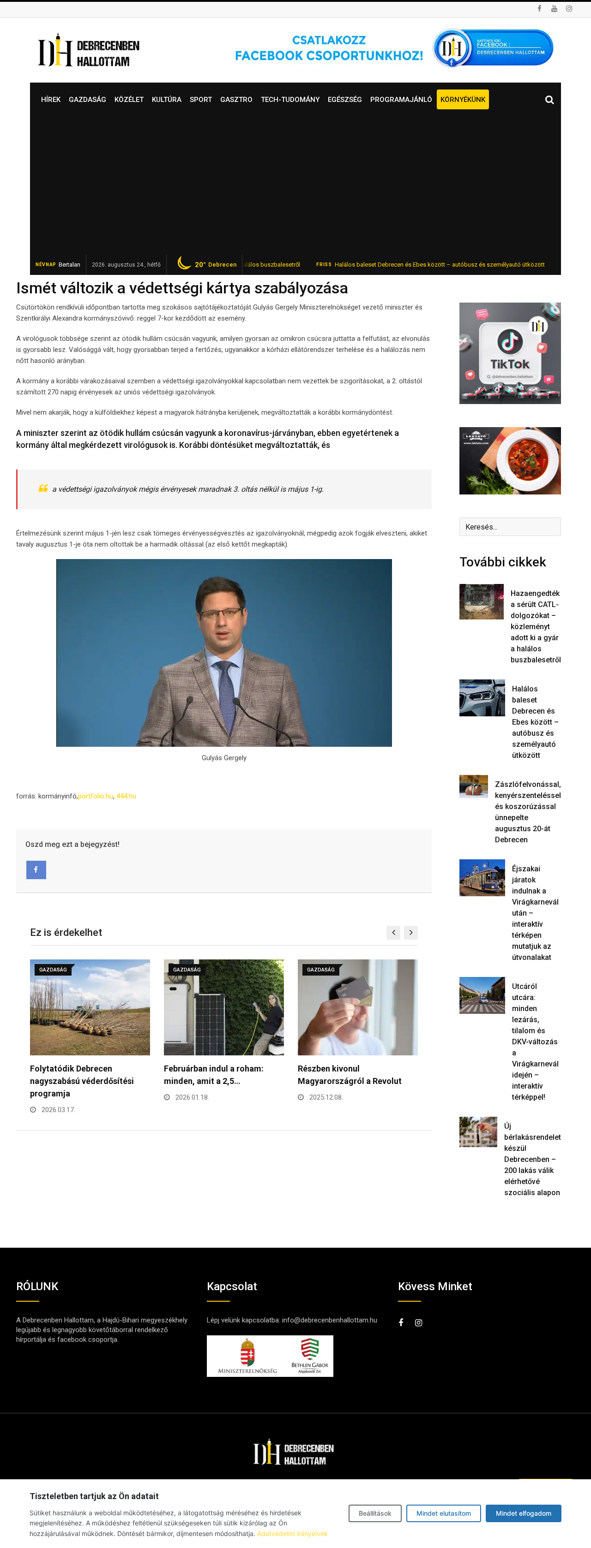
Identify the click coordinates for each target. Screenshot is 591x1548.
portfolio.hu (95, 796)
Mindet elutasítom (443, 1513)
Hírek (50, 99)
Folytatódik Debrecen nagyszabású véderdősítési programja (82, 1081)
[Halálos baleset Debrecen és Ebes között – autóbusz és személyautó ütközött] (482, 697)
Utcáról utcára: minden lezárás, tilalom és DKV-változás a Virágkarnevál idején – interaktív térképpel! (535, 1041)
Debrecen (215, 265)
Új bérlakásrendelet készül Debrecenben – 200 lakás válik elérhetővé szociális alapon (532, 1159)
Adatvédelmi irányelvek (292, 1533)
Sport (201, 99)
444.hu (127, 796)
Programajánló (401, 99)
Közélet (129, 99)
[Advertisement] (295, 185)
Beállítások (375, 1513)
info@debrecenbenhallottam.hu (329, 1320)
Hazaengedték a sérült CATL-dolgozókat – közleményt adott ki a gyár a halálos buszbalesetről (536, 626)
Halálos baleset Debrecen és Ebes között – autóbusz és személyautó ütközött (407, 264)
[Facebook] (36, 870)
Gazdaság (87, 99)
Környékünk (462, 99)
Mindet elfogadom (523, 1513)
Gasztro (236, 99)
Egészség (345, 99)
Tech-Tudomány (290, 99)
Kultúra (166, 99)
